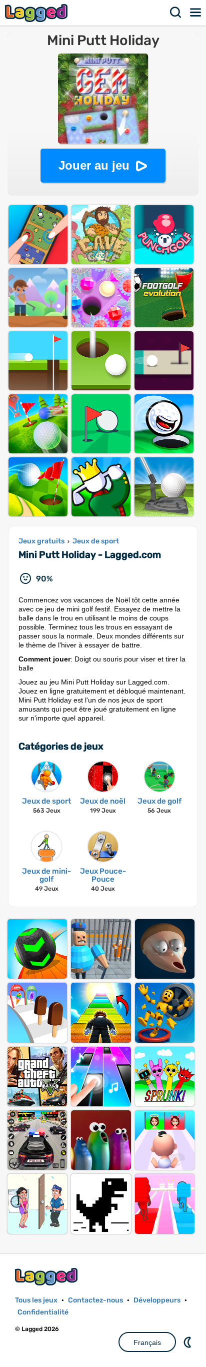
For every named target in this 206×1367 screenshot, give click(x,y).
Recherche (176, 12)
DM (188, 1342)
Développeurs (157, 1300)
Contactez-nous (95, 1300)
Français (147, 1342)
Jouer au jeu (94, 165)
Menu (196, 12)
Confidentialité (43, 1312)
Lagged (37, 13)
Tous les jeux (36, 1300)
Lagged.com (47, 1276)
